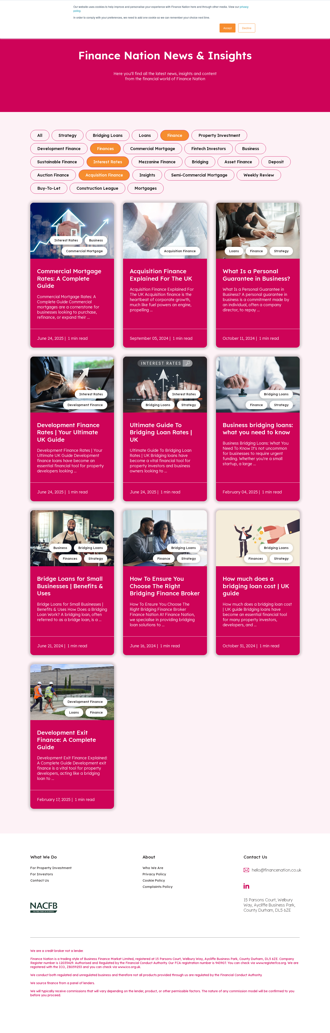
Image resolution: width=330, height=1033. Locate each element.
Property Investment (219, 135)
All (39, 135)
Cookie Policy (154, 880)
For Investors (41, 874)
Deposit (276, 161)
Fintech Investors (208, 148)
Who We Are (153, 868)
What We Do (43, 857)
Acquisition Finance (104, 175)
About (149, 857)
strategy (68, 135)
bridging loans (108, 135)
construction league (97, 188)
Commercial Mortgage (152, 148)
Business (250, 148)
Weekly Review (259, 175)
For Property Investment (51, 868)
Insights (147, 175)
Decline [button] (246, 28)
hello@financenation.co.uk (276, 870)
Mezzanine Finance (157, 161)
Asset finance (238, 161)
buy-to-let (48, 188)
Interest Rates (107, 161)
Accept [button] (227, 28)
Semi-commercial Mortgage (199, 175)
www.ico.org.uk (129, 967)
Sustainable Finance (57, 161)
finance (174, 135)
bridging (200, 161)
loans (145, 135)
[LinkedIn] (249, 888)
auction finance (53, 175)
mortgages (145, 188)
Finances (105, 148)
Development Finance (59, 148)
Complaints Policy (158, 887)
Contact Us (39, 880)
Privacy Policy (154, 874)
